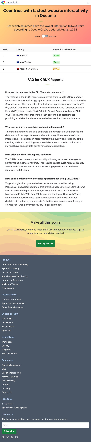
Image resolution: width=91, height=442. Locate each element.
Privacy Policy (8, 380)
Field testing (8, 288)
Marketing (6, 319)
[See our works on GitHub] (16, 437)
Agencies (6, 330)
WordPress (7, 342)
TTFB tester (7, 404)
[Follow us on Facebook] (12, 437)
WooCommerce (9, 353)
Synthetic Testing (10, 268)
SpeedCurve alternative (13, 303)
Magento (6, 349)
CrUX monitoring (10, 272)
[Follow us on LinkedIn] (3, 437)
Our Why (6, 388)
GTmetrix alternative (11, 299)
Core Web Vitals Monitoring (15, 264)
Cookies (6, 384)
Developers (7, 322)
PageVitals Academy (11, 365)
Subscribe (9, 431)
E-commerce (8, 326)
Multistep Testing (10, 284)
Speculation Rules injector (14, 407)
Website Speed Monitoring (14, 276)
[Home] (9, 2)
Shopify (5, 346)
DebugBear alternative (12, 307)
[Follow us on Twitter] (7, 437)
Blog (4, 369)
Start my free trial (45, 243)
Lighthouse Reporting (12, 280)
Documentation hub (11, 373)
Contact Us (7, 392)
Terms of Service (10, 377)
